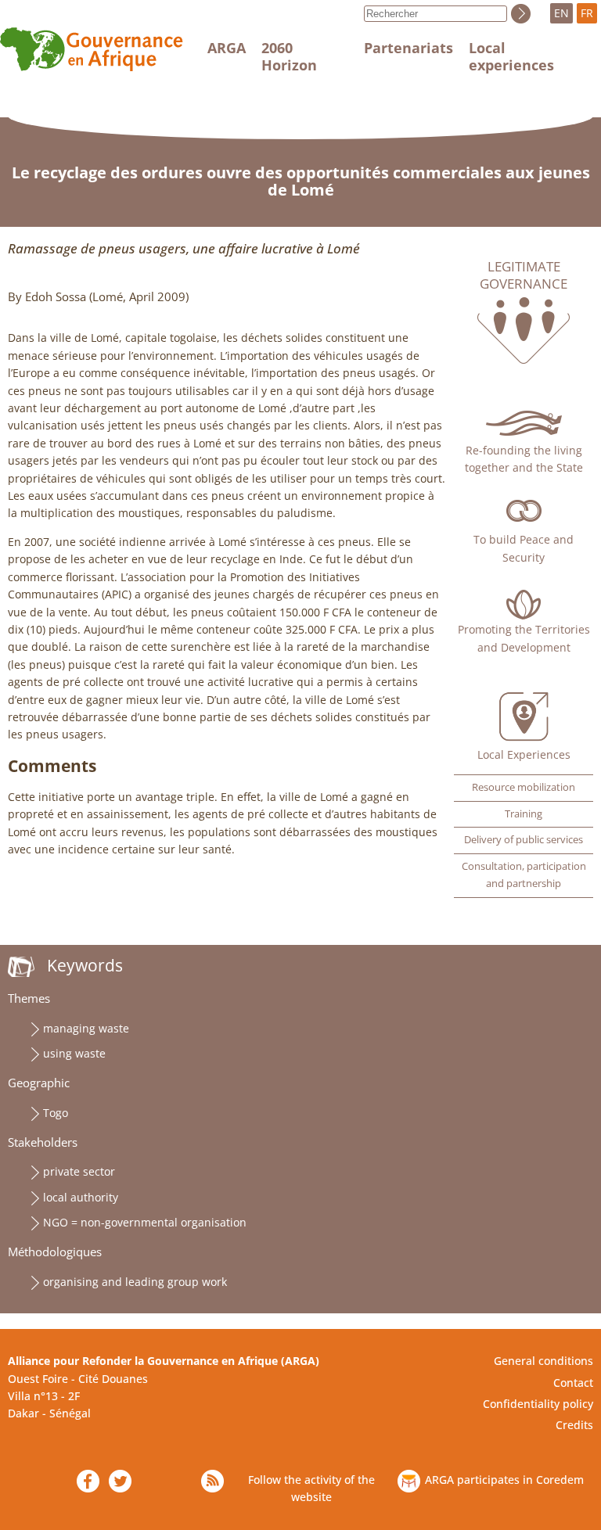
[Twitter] (120, 1481)
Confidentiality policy (538, 1403)
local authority (80, 1197)
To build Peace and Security (523, 548)
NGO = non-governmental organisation (145, 1222)
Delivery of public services (523, 839)
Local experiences (511, 56)
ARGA (226, 47)
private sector (79, 1171)
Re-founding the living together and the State (524, 459)
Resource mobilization (523, 787)
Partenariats (408, 47)
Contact (573, 1382)
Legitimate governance (523, 275)
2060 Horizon (289, 56)
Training (523, 814)
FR (587, 12)
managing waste (86, 1028)
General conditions (543, 1360)
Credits (574, 1424)
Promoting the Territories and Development (524, 638)
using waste (74, 1053)
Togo (55, 1112)
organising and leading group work (135, 1281)
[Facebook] (88, 1481)
